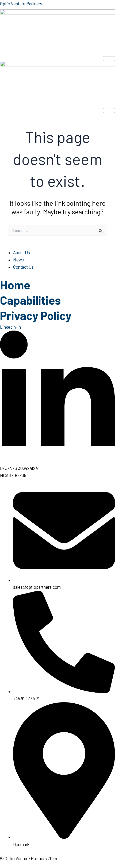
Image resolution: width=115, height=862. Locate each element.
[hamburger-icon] (109, 58)
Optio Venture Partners (21, 3)
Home (15, 285)
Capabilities (30, 300)
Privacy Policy (35, 315)
